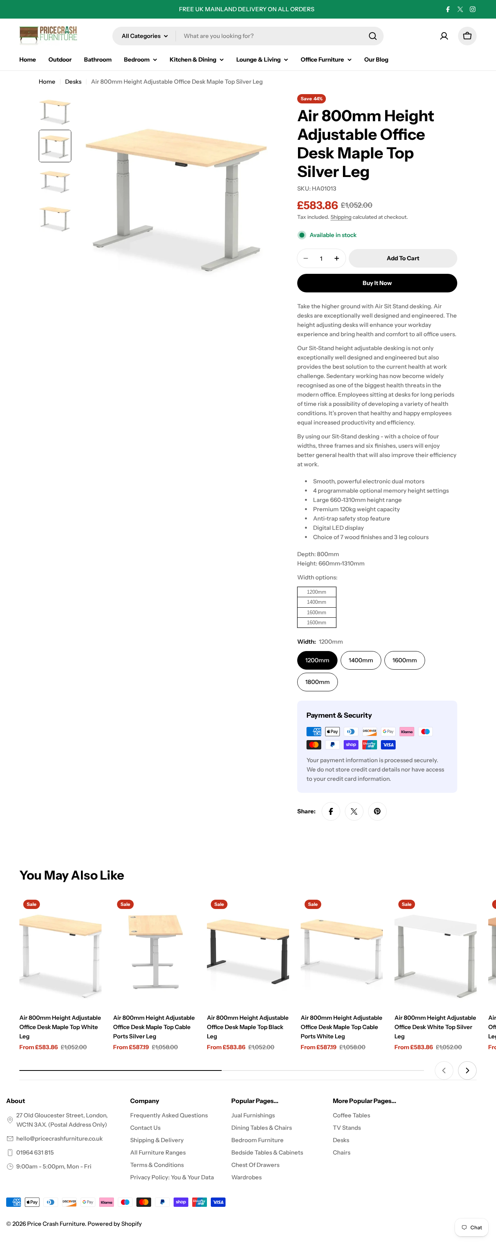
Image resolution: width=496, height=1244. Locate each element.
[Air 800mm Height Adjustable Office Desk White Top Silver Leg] (435, 950)
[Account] (444, 36)
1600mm (405, 660)
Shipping (341, 217)
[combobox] (248, 36)
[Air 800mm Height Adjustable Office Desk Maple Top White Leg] (60, 950)
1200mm (317, 660)
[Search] (372, 36)
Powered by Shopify (115, 1223)
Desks (73, 81)
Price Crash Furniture (56, 1223)
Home (47, 81)
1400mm (361, 660)
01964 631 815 (35, 1152)
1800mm (317, 682)
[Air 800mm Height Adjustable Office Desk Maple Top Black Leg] (248, 950)
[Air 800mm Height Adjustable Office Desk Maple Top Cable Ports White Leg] (342, 950)
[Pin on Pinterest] (377, 811)
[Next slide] (467, 1070)
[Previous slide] (444, 1070)
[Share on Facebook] (331, 811)
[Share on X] (354, 811)
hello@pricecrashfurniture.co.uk (59, 1138)
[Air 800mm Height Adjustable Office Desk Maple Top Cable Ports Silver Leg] (154, 950)
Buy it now (377, 283)
